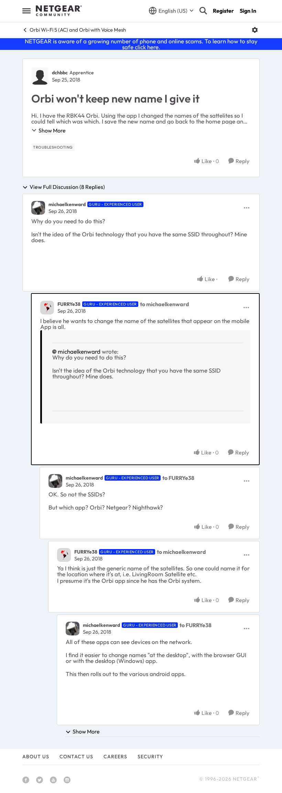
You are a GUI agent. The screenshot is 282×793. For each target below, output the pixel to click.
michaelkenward (67, 204)
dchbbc (60, 72)
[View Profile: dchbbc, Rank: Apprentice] (39, 76)
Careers (115, 756)
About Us (35, 756)
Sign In (248, 10)
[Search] (203, 11)
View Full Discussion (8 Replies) (67, 187)
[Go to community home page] (59, 10)
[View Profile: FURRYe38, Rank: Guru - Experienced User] (47, 307)
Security (150, 756)
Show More (52, 130)
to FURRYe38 (178, 478)
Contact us (76, 756)
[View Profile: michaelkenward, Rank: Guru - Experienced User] (38, 208)
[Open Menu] (255, 30)
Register (223, 10)
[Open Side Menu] (26, 11)
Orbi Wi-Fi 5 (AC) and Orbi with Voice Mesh (78, 29)
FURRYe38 (68, 304)
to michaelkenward (164, 304)
